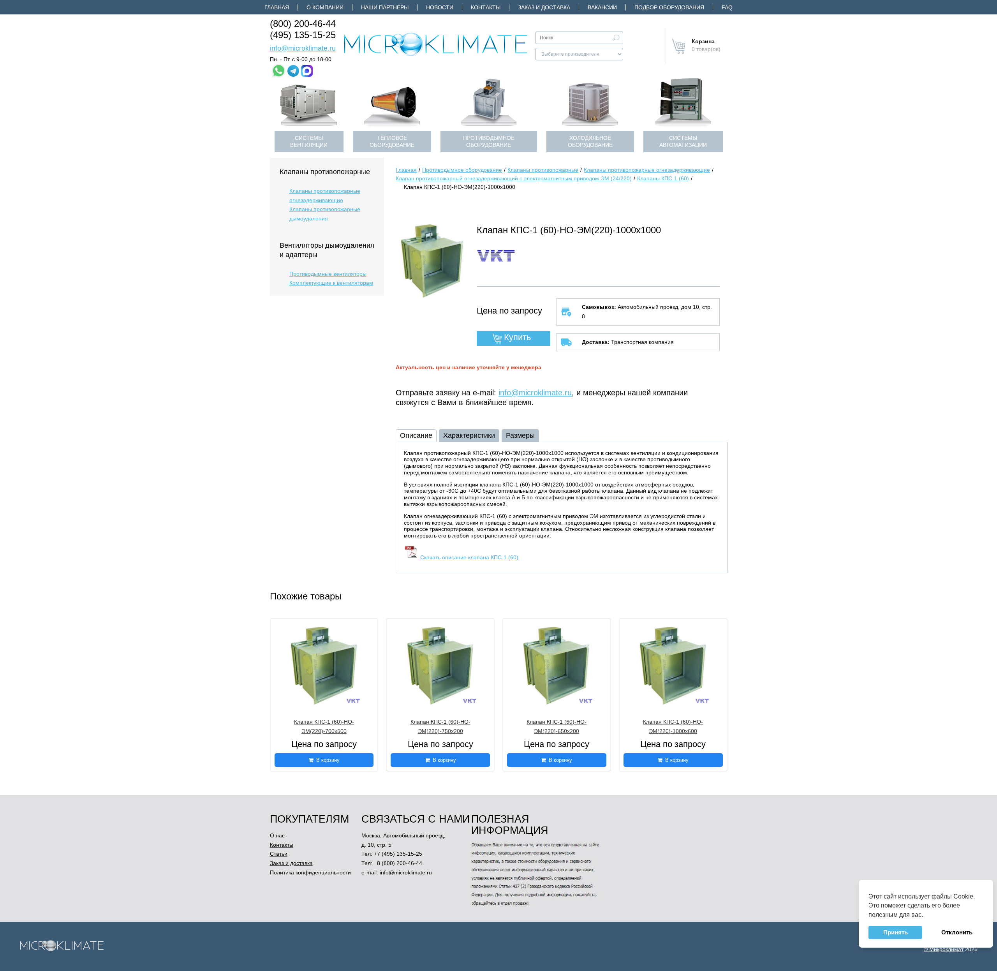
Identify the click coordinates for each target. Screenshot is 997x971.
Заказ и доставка (544, 7)
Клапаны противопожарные (325, 172)
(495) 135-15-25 (303, 35)
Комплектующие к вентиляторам (331, 283)
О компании (324, 7)
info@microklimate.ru (303, 48)
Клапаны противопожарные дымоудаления (324, 214)
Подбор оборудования (669, 7)
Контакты (485, 7)
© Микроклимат (944, 949)
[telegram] (293, 71)
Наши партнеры (385, 7)
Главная (276, 7)
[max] (307, 71)
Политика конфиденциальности (310, 872)
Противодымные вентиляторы (327, 274)
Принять (895, 932)
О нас (277, 835)
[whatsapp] (278, 71)
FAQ (727, 7)
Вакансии (602, 7)
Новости (439, 7)
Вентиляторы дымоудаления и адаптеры (327, 250)
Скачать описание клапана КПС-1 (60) (469, 557)
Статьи (278, 854)
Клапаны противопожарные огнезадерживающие (324, 195)
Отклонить (956, 932)
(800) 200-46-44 (303, 23)
